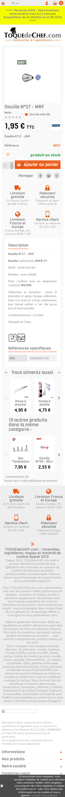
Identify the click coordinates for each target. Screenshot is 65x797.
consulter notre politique (44, 795)
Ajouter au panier (41, 164)
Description (18, 245)
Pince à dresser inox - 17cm (20, 404)
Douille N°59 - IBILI (44, 460)
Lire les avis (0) (39, 114)
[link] (40, 175)
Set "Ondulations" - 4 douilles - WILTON (22, 463)
